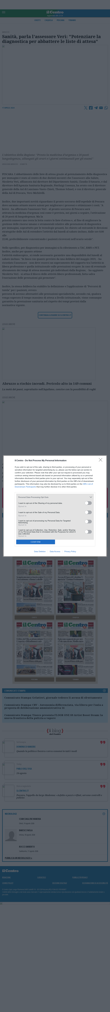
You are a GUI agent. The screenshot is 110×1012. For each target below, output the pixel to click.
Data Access (55, 551)
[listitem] (55, 497)
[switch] (88, 503)
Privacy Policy (70, 551)
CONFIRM (36, 542)
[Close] (101, 460)
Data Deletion (40, 551)
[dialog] (55, 506)
